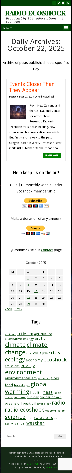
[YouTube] (63, 3)
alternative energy (19, 339)
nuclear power (50, 397)
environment (23, 372)
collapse (40, 353)
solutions (43, 417)
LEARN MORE (51, 155)
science (15, 416)
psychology (44, 403)
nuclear (33, 397)
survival (12, 423)
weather (35, 423)
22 (28, 297)
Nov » (18, 309)
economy (34, 360)
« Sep (8, 309)
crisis (54, 353)
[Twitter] (59, 3)
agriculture (43, 334)
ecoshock (55, 359)
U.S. (23, 423)
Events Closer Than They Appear (32, 87)
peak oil (29, 403)
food (9, 384)
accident (10, 334)
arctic (40, 338)
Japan (57, 393)
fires (55, 378)
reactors (51, 410)
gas (28, 385)
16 (36, 291)
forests (19, 385)
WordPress (51, 467)
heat (48, 392)
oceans (11, 403)
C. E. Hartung (33, 463)
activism (25, 333)
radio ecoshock (24, 409)
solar (29, 417)
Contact (47, 249)
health (36, 392)
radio (58, 402)
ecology (15, 359)
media (9, 397)
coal (29, 353)
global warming (26, 387)
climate (15, 344)
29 (28, 304)
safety (62, 410)
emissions (12, 366)
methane (20, 397)
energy (28, 365)
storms (58, 418)
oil (19, 403)
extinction (44, 378)
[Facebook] (54, 3)
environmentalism (21, 378)
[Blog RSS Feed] (68, 3)
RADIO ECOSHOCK (35, 13)
